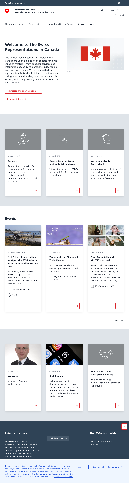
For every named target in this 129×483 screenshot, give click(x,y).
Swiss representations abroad (101, 443)
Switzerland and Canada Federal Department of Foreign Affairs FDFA (34, 10)
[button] (15, 24)
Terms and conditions (63, 476)
